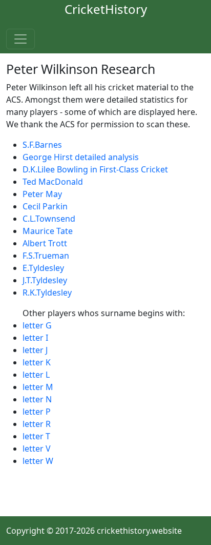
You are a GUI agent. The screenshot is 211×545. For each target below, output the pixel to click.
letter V (37, 448)
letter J (35, 350)
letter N (37, 399)
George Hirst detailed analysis (81, 157)
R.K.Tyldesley (47, 292)
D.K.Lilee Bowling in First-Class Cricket (95, 169)
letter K (37, 362)
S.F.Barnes (42, 144)
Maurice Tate (48, 231)
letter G (37, 325)
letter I (35, 337)
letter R (37, 424)
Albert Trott (45, 243)
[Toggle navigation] (20, 39)
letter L (36, 374)
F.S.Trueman (46, 255)
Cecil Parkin (45, 206)
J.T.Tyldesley (45, 280)
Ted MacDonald (53, 181)
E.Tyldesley (43, 268)
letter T (36, 436)
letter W (38, 460)
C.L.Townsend (49, 218)
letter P (37, 411)
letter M (38, 387)
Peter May (42, 194)
